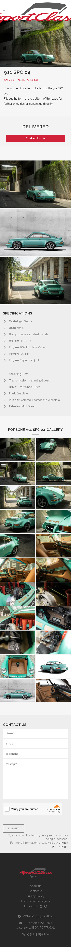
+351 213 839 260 (38, 934)
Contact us (35, 891)
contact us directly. (40, 103)
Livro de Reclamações (35, 901)
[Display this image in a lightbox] (35, 184)
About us (35, 885)
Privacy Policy (35, 896)
